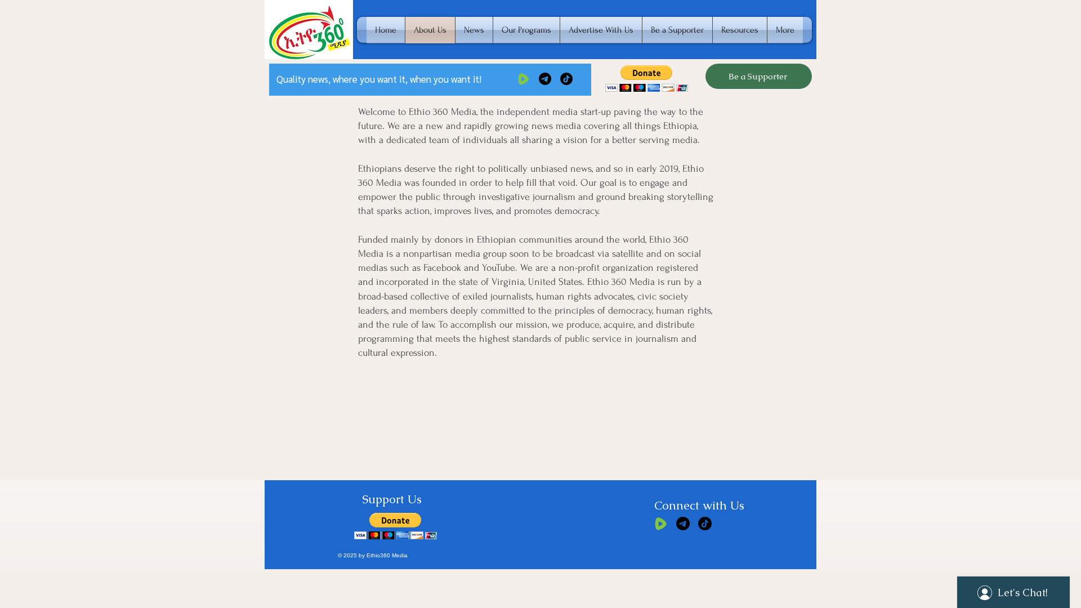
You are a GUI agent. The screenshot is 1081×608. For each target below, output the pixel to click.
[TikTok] (566, 79)
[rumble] (523, 79)
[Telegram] (545, 79)
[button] (646, 78)
